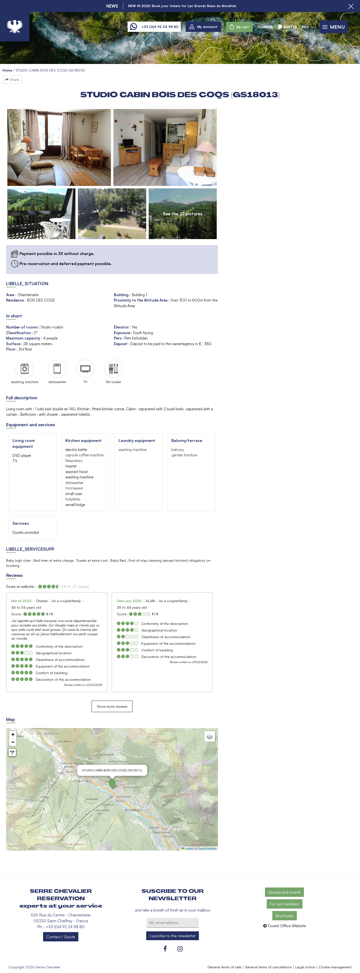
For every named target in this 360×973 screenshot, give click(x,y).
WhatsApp (133, 27)
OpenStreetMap (207, 848)
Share (14, 79)
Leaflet (188, 848)
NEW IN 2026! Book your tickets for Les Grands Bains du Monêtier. (182, 6)
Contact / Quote (60, 936)
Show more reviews (112, 706)
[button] (239, 27)
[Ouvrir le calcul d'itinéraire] (12, 752)
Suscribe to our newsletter (173, 895)
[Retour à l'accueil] (14, 26)
